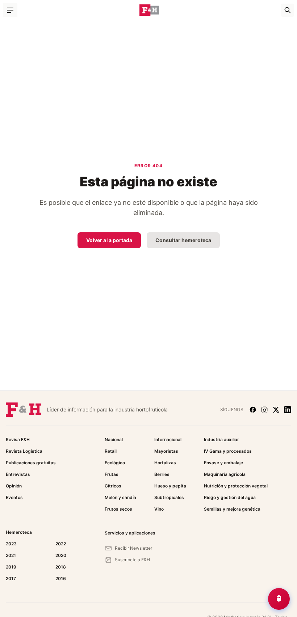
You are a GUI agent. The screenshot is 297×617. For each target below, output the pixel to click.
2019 (11, 567)
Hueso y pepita (170, 486)
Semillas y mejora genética (232, 509)
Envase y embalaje (223, 462)
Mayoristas (166, 451)
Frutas (111, 474)
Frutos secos (118, 509)
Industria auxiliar (221, 439)
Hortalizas (165, 462)
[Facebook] (252, 409)
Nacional (114, 439)
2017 (11, 578)
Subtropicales (169, 497)
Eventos (14, 497)
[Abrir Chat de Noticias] (279, 599)
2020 (60, 555)
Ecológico (115, 462)
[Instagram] (264, 409)
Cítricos (113, 486)
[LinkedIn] (287, 409)
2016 (60, 578)
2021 (11, 555)
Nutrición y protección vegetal (236, 486)
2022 (60, 543)
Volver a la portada (109, 240)
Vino (159, 509)
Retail (111, 451)
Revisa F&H (18, 439)
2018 (60, 567)
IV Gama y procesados (228, 451)
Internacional (167, 439)
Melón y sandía (120, 497)
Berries (162, 474)
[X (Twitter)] (276, 409)
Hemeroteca (19, 532)
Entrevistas (18, 474)
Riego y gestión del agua (230, 497)
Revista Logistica (24, 451)
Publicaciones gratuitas (31, 462)
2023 (11, 543)
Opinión (14, 486)
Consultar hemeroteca (183, 240)
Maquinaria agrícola (225, 474)
